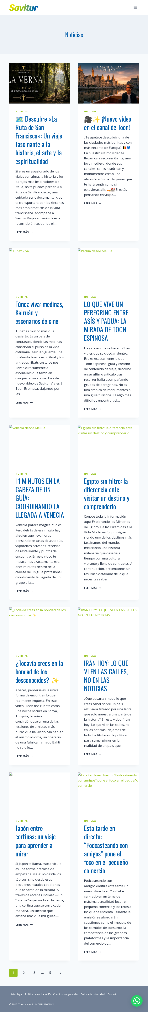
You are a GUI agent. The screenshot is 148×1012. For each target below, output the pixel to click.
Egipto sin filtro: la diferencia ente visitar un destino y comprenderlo (107, 493)
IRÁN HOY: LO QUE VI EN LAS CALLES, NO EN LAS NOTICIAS (106, 675)
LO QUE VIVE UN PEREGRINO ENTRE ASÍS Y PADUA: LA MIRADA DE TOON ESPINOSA (106, 321)
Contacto (113, 994)
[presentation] (39, 83)
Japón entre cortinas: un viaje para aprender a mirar (35, 840)
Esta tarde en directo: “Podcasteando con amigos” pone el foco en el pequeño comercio (106, 849)
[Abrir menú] (135, 8)
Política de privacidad (93, 994)
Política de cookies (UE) (37, 994)
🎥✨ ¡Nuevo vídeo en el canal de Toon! (107, 123)
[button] (137, 1001)
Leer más (24, 232)
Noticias (21, 111)
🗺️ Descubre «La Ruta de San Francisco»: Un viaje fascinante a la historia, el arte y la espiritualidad (38, 140)
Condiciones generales (65, 994)
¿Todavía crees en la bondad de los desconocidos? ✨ (39, 671)
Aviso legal (16, 994)
